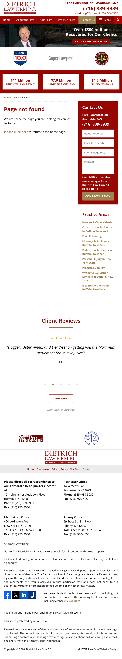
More (107, 20)
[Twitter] (15, 595)
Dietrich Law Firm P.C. (39, 649)
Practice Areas (66, 20)
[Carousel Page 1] (45, 385)
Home (6, 20)
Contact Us (88, 20)
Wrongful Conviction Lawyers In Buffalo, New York (97, 276)
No (96, 189)
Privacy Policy (59, 469)
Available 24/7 (107, 3)
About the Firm (25, 20)
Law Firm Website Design (98, 649)
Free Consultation (79, 3)
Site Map (75, 469)
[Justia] (32, 595)
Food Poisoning (92, 236)
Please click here (16, 132)
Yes (88, 189)
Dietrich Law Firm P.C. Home (20, 8)
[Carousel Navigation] (61, 384)
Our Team (46, 20)
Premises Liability (93, 268)
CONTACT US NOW (98, 196)
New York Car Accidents (97, 222)
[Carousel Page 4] (69, 385)
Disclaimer (43, 469)
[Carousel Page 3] (61, 385)
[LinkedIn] (24, 595)
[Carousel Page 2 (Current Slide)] (53, 385)
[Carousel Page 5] (77, 385)
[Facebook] (7, 595)
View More (61, 398)
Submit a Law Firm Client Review (61, 409)
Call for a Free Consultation (91, 41)
